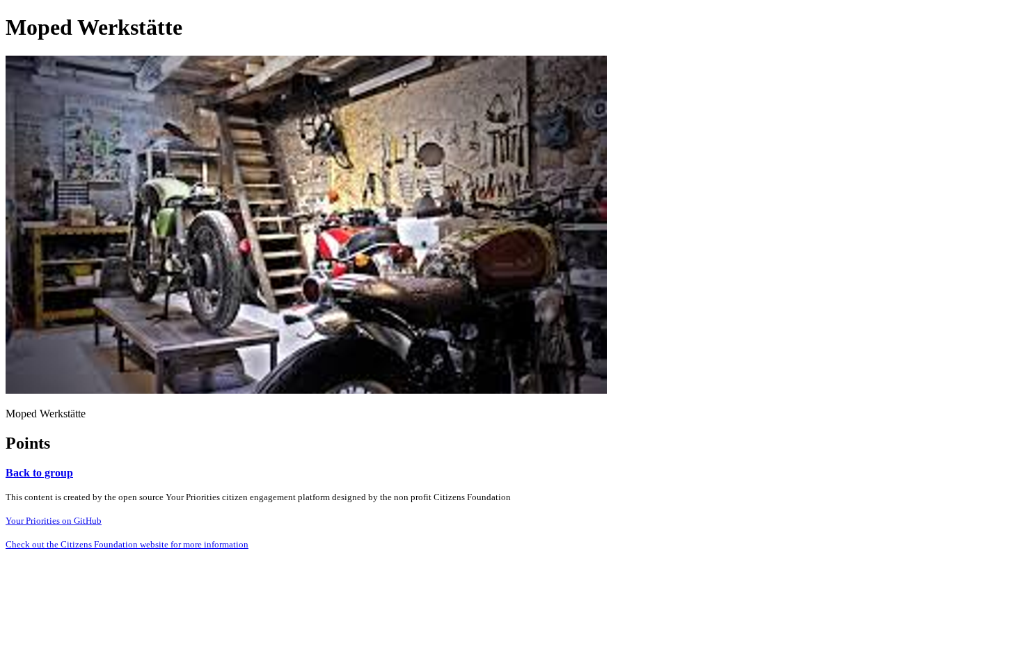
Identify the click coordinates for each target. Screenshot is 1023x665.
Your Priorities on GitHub (54, 520)
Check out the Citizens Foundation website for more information (127, 544)
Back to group (39, 473)
